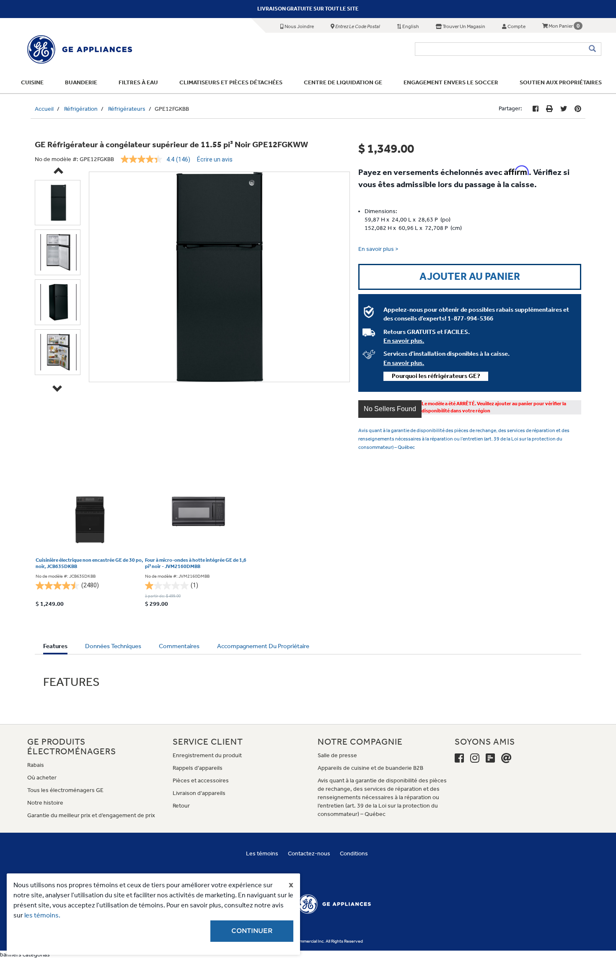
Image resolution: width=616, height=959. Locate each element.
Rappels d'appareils (198, 767)
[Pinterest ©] (578, 109)
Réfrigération (81, 108)
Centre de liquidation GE (343, 82)
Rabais (35, 765)
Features (55, 648)
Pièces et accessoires (201, 780)
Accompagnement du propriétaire (263, 646)
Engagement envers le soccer (451, 82)
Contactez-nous (309, 853)
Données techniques (113, 646)
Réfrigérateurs (126, 108)
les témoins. (42, 915)
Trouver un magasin (463, 26)
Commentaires (179, 646)
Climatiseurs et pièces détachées (230, 82)
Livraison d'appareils (199, 793)
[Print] (549, 109)
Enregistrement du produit (207, 755)
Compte (516, 26)
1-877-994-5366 (470, 318)
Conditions (354, 853)
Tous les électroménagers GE (65, 790)
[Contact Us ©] (506, 758)
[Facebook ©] (535, 109)
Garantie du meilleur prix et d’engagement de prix (91, 815)
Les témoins (262, 853)
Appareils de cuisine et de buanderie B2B (370, 767)
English (410, 26)
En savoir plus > (378, 249)
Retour (181, 805)
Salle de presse (337, 755)
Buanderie (81, 82)
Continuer (251, 931)
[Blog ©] (490, 758)
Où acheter (42, 777)
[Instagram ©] (474, 758)
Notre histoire (45, 802)
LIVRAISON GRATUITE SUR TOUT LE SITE (308, 8)
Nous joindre (299, 26)
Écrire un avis (215, 159)
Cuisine (32, 82)
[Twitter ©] (563, 109)
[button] (390, 409)
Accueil (44, 108)
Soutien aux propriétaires (561, 82)
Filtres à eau (138, 82)
